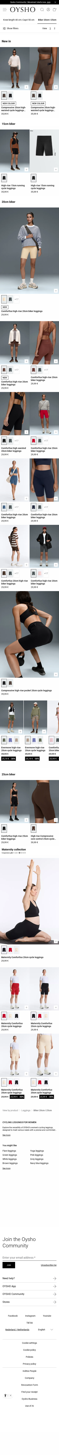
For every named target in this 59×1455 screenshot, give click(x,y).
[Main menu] (5, 9)
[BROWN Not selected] (10, 683)
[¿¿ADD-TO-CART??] (26, 87)
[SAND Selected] (4, 1082)
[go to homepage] (22, 9)
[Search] (42, 9)
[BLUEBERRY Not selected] (10, 740)
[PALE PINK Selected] (51, 740)
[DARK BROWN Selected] (4, 573)
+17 (16, 299)
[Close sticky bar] (55, 2)
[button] (54, 9)
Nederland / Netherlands (17, 1330)
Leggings (25, 1110)
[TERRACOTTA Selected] (34, 370)
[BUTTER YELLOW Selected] (4, 299)
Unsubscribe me (48, 1265)
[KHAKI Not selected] (40, 740)
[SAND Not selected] (17, 950)
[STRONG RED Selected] (34, 441)
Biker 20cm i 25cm (43, 1110)
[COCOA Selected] (4, 370)
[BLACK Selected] (4, 178)
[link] (48, 9)
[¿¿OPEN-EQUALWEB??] (8, 1395)
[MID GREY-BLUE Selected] (4, 507)
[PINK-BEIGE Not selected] (17, 740)
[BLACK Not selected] (10, 95)
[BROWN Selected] (4, 95)
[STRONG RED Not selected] (10, 950)
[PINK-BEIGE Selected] (28, 740)
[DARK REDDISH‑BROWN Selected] (34, 828)
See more (6, 1135)
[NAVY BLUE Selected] (34, 507)
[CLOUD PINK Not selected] (40, 573)
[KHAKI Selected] (4, 740)
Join (9, 1265)
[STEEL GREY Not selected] (10, 299)
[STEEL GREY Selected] (34, 573)
